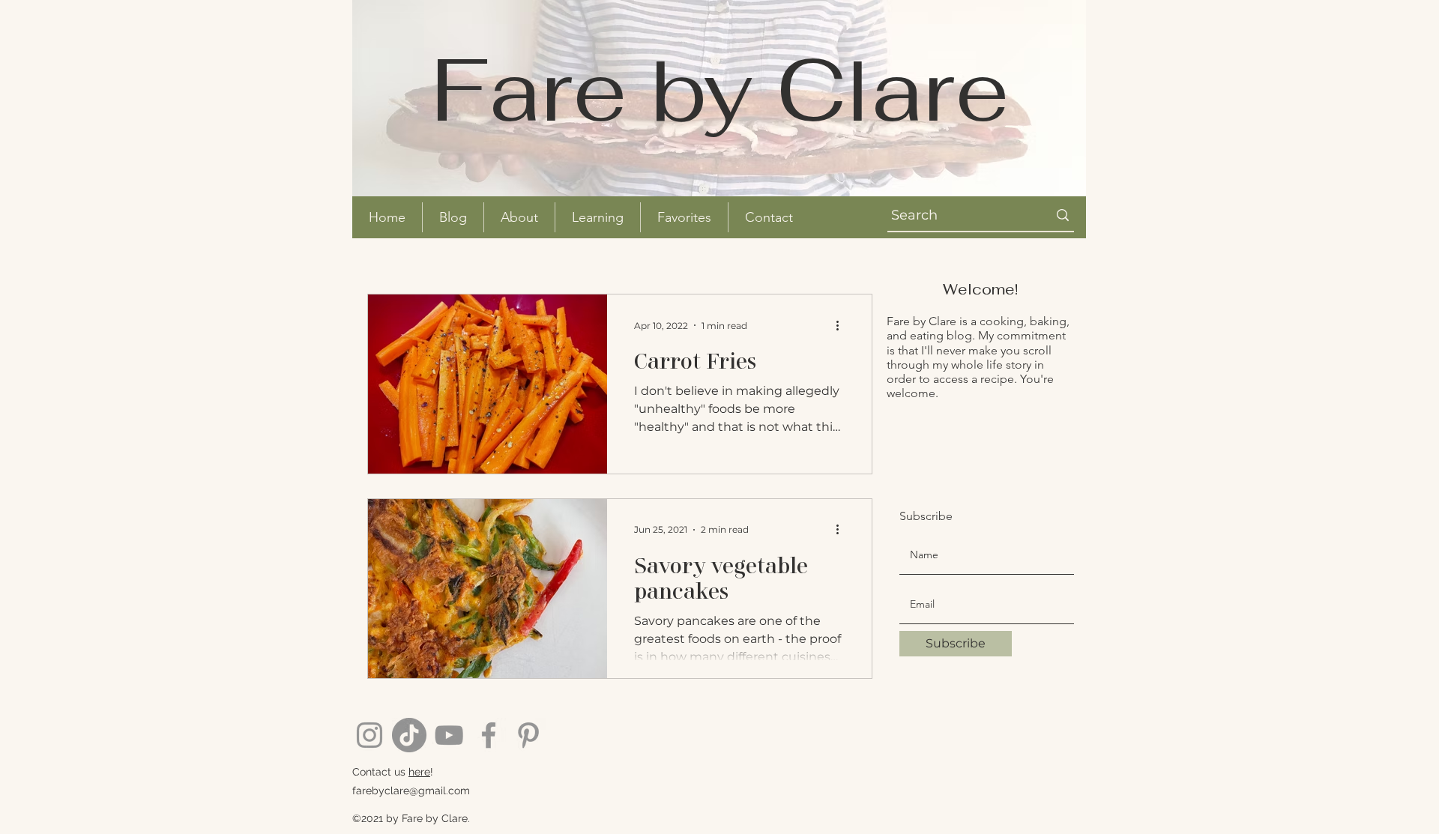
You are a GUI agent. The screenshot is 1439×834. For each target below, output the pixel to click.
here (419, 772)
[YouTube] (449, 735)
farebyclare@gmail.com (411, 791)
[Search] (1063, 215)
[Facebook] (488, 735)
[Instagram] (369, 735)
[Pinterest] (528, 735)
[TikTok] (409, 735)
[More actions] (842, 325)
